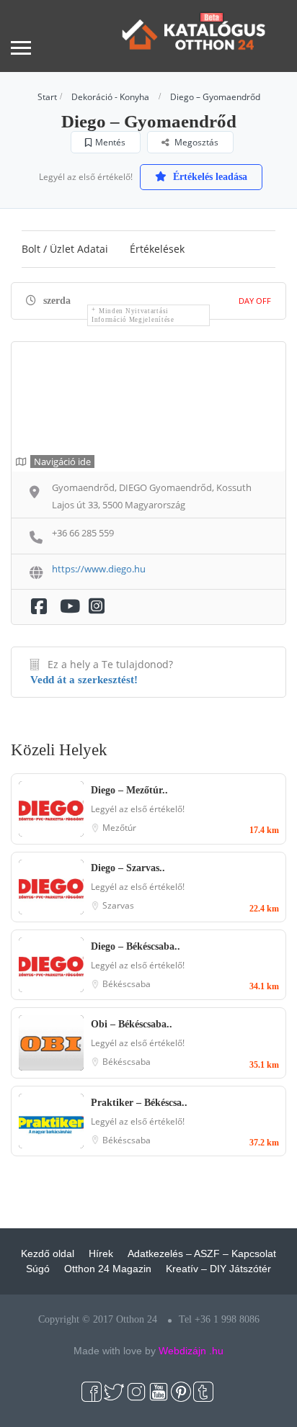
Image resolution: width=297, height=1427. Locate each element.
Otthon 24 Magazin (107, 1268)
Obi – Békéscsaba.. (131, 1024)
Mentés (110, 142)
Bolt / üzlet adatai (65, 249)
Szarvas (118, 905)
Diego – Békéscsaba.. (135, 946)
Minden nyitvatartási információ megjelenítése (133, 315)
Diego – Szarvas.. (128, 868)
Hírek (101, 1253)
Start (47, 97)
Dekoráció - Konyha (110, 97)
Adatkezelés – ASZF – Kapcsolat (202, 1253)
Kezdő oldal (47, 1253)
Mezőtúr (119, 827)
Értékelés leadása (208, 176)
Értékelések (157, 249)
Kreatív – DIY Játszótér (218, 1268)
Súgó (38, 1268)
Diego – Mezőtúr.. (129, 790)
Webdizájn (182, 1350)
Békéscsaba (126, 984)
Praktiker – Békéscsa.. (139, 1102)
